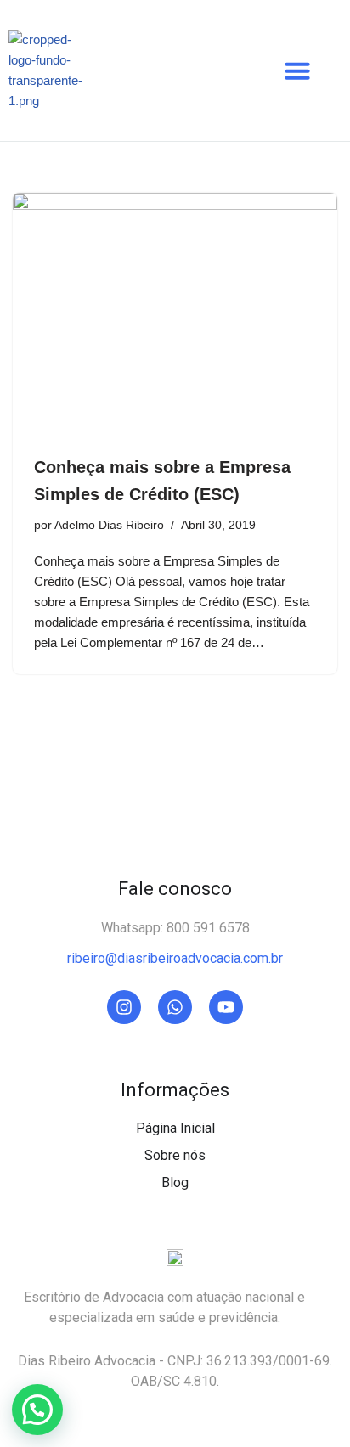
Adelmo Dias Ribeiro (109, 525)
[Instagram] (124, 1007)
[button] (297, 70)
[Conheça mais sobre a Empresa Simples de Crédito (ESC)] (175, 314)
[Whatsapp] (175, 1007)
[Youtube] (226, 1007)
